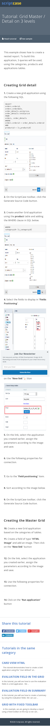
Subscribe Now (25, 372)
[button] (25, 353)
